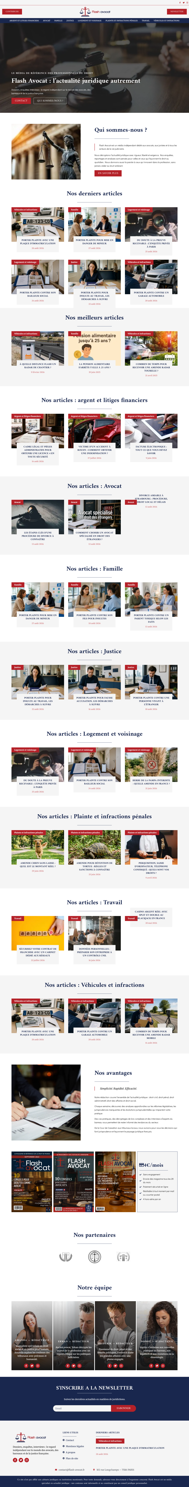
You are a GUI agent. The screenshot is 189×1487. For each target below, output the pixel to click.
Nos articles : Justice (94, 651)
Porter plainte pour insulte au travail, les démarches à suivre (94, 296)
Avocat (46, 20)
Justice (70, 20)
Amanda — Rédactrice (32, 1340)
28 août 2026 (102, 1454)
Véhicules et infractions (166, 20)
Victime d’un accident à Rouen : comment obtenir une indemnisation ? (94, 450)
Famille (58, 20)
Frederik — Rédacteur (115, 1343)
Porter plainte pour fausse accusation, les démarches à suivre (94, 701)
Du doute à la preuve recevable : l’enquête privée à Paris (151, 243)
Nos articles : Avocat (94, 486)
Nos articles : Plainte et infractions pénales (94, 816)
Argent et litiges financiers (24, 20)
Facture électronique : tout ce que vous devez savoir (151, 450)
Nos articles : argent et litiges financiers (94, 400)
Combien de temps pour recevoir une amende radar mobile (151, 1034)
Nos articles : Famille (94, 569)
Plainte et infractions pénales (122, 20)
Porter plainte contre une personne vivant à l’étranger (151, 701)
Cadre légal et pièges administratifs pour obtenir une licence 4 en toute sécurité (37, 452)
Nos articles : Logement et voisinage (95, 734)
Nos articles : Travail (94, 902)
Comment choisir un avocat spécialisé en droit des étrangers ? (94, 536)
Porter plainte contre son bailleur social (38, 294)
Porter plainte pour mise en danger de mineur (94, 242)
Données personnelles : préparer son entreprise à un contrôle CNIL (94, 952)
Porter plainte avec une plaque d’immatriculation (37, 242)
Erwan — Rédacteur (73, 1341)
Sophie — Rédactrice (157, 1341)
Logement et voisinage (89, 20)
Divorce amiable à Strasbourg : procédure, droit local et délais (151, 498)
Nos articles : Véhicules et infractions (94, 985)
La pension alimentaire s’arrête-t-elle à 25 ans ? (95, 366)
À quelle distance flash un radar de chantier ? (38, 366)
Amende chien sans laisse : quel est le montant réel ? (38, 865)
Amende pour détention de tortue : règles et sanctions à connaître (94, 866)
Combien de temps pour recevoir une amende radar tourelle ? (151, 367)
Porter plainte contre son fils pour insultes (94, 617)
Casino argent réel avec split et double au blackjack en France (151, 915)
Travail (146, 20)
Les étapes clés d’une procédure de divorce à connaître (38, 536)
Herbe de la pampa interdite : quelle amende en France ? (151, 782)
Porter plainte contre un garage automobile (151, 294)
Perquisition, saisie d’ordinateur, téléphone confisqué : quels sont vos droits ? (151, 868)
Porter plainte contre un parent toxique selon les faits (151, 618)
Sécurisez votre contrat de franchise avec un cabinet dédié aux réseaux (37, 952)
